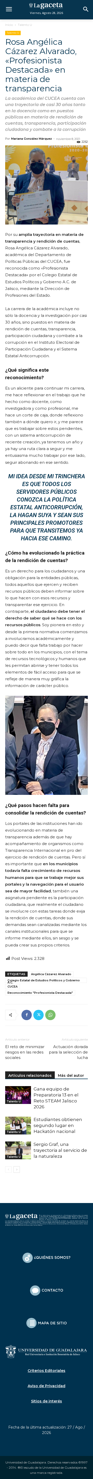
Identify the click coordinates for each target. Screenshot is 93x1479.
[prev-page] (8, 1169)
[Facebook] (26, 1015)
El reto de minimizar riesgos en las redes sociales (24, 1052)
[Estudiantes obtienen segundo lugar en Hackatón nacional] (18, 1125)
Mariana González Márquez (31, 138)
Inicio (9, 25)
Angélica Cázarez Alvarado (51, 974)
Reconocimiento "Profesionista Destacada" (40, 993)
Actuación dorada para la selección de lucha (68, 1052)
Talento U (25, 25)
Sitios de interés (46, 1401)
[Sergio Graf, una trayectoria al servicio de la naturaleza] (18, 1150)
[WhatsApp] (50, 1015)
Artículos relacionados (30, 1075)
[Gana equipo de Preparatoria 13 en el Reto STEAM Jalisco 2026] (18, 1095)
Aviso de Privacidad (46, 1386)
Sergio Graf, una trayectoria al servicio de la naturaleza (60, 1150)
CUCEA (12, 986)
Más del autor (71, 1075)
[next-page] (16, 1169)
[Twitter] (38, 1015)
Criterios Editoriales (46, 1370)
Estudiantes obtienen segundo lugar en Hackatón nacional (58, 1125)
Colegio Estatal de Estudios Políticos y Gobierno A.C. (43, 980)
